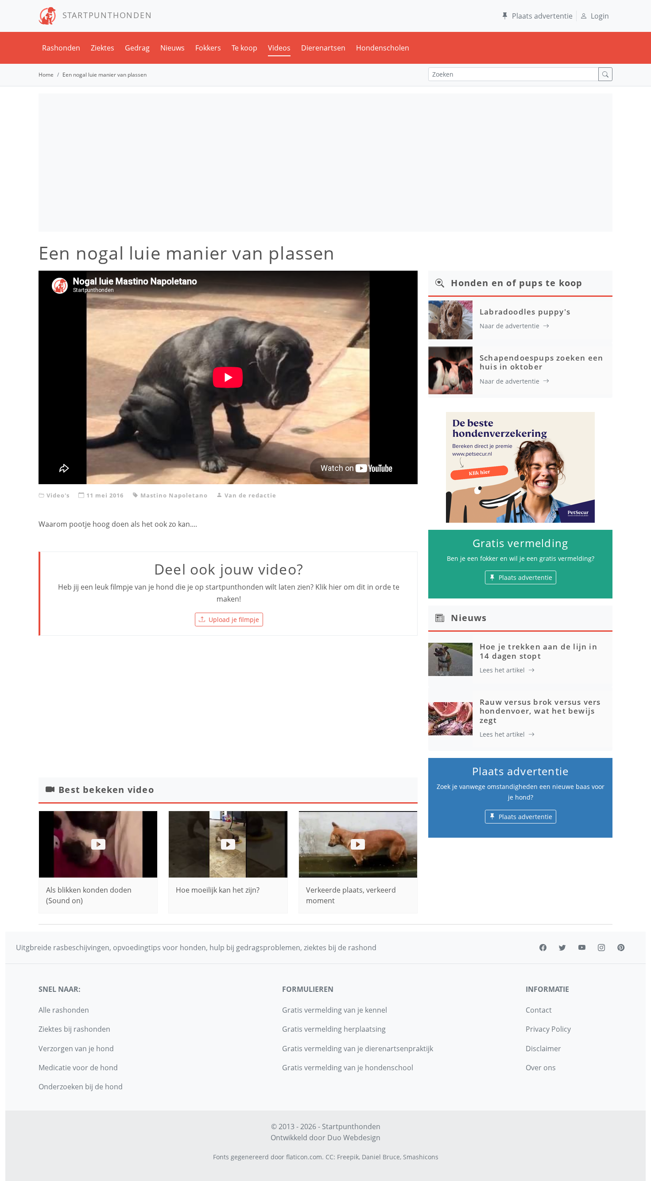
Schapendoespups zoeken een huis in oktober (541, 362)
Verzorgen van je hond (76, 1048)
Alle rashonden (64, 1010)
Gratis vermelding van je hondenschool (347, 1067)
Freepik (348, 1157)
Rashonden (61, 48)
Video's (58, 495)
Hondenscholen (382, 48)
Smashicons (420, 1157)
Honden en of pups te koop (516, 283)
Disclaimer (543, 1048)
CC (329, 1157)
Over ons (541, 1067)
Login (600, 16)
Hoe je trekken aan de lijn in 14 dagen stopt (538, 650)
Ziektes (102, 48)
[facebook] (542, 947)
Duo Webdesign (353, 1137)
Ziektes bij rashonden (74, 1029)
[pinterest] (620, 947)
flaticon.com (304, 1157)
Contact (539, 1010)
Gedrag (137, 48)
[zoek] (605, 74)
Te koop (244, 48)
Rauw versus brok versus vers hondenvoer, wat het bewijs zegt (540, 711)
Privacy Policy (548, 1029)
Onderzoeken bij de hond (81, 1087)
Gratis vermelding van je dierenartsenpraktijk (357, 1048)
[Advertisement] (325, 163)
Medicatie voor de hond (78, 1067)
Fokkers (208, 48)
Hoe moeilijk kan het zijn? (218, 890)
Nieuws (172, 48)
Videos (279, 48)
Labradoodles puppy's (525, 312)
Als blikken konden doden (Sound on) (89, 895)
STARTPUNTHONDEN (104, 15)
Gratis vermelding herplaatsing (334, 1029)
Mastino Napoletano (174, 495)
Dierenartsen (323, 48)
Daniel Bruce (381, 1157)
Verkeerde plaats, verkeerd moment (351, 895)
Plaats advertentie (542, 16)
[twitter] (562, 947)
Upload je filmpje (234, 619)
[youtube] (581, 947)
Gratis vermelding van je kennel (334, 1010)
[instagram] (601, 947)
